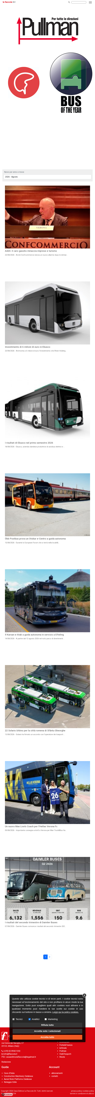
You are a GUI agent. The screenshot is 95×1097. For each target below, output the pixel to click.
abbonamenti (57, 1073)
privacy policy (76, 1091)
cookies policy (88, 1091)
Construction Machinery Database (18, 1076)
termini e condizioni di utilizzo (82, 1094)
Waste (62, 1057)
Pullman (62, 1051)
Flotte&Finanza (65, 1045)
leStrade (63, 1048)
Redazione (6, 1062)
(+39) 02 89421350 (12, 1051)
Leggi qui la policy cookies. (65, 1012)
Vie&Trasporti (65, 1054)
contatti (54, 1076)
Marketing (53, 1019)
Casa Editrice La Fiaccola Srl (25, 1091)
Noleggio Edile (10, 1082)
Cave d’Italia (9, 1073)
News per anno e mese (14, 172)
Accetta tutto (47, 1037)
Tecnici (19, 1019)
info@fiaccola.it (10, 1054)
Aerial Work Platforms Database (18, 1079)
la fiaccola (7, 2)
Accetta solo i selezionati (47, 1031)
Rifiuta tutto (47, 1025)
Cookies (7, 1094)
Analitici (35, 1019)
